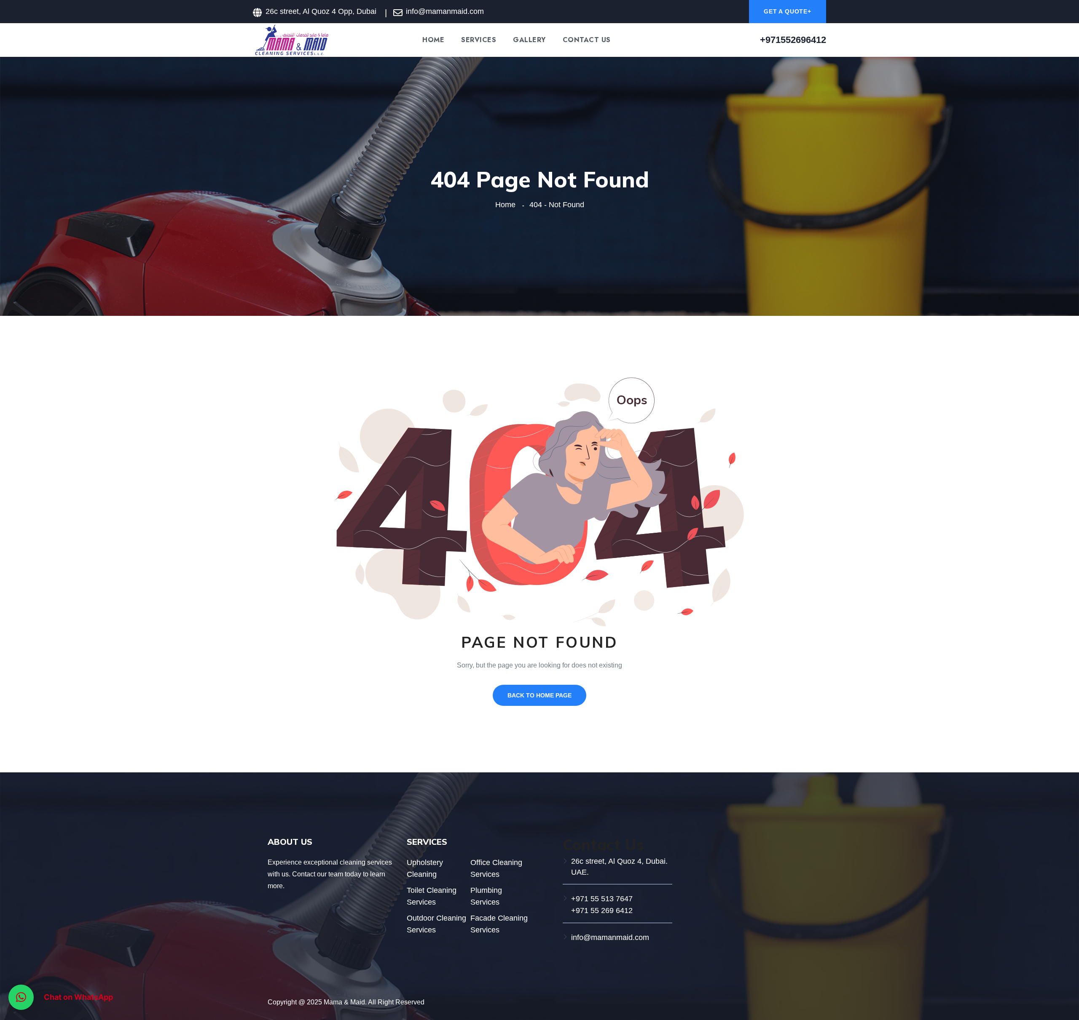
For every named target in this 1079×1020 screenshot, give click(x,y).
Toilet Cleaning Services (431, 896)
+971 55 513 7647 (602, 899)
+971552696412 (793, 40)
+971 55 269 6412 (602, 910)
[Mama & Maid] (291, 39)
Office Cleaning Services (496, 868)
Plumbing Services (486, 896)
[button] (21, 997)
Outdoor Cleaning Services (436, 924)
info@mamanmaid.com (610, 937)
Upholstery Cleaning (425, 868)
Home (433, 40)
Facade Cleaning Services (499, 924)
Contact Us (587, 40)
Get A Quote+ (787, 11)
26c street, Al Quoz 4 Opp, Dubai (321, 11)
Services (478, 40)
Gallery (529, 40)
